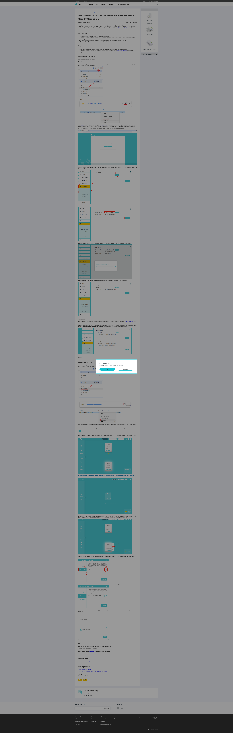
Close (135, 361)
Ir (107, 369)
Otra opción (125, 369)
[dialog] (116, 366)
